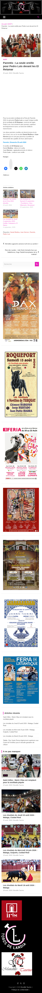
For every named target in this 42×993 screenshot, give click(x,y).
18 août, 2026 (7, 890)
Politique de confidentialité (20, 990)
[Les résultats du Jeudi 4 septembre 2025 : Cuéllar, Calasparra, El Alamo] (10, 214)
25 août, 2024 (7, 73)
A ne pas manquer (11, 751)
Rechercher (37, 264)
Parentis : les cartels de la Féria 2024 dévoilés (9, 201)
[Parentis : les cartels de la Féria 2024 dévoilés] (10, 194)
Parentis (32, 232)
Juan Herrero (24, 232)
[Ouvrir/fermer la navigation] (4, 17)
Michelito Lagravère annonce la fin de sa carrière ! (21, 244)
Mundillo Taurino (18, 73)
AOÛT (5, 59)
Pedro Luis (6, 234)
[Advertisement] (21, 96)
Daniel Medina (15, 232)
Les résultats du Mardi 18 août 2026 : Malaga (18, 736)
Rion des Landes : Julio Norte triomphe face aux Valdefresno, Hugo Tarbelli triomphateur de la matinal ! (21, 252)
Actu (5, 775)
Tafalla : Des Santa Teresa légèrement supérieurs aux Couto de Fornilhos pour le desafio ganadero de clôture (21, 742)
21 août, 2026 (7, 820)
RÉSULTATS (7, 810)
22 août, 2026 (7, 785)
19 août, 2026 (7, 855)
